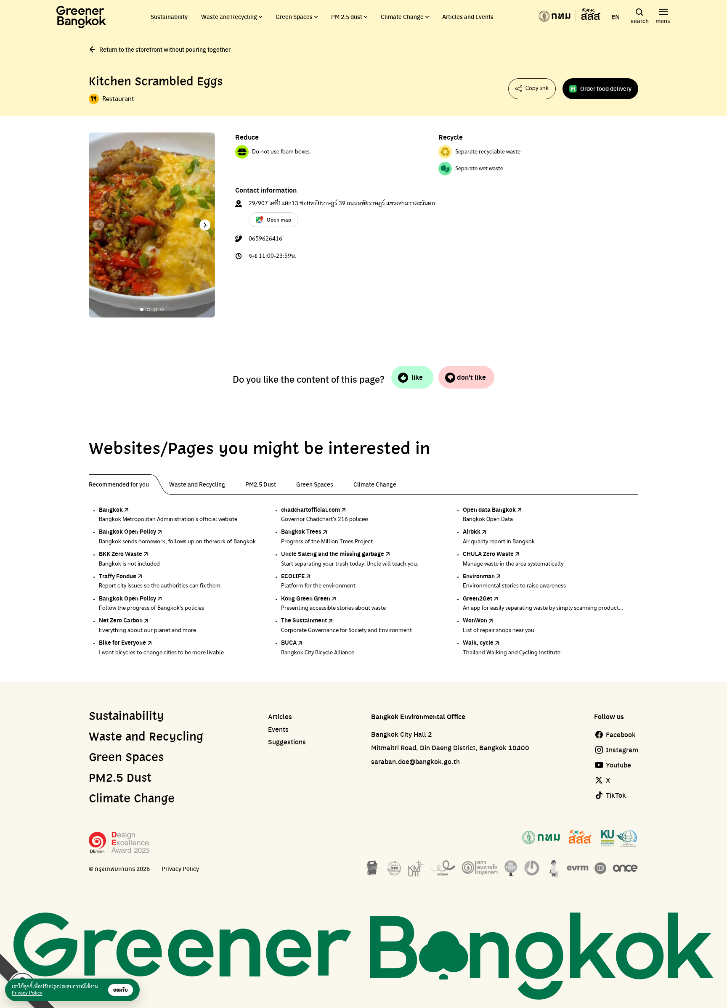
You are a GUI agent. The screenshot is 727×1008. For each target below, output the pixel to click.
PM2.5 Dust (120, 778)
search (640, 20)
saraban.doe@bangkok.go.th (415, 761)
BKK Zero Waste (120, 553)
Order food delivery (605, 88)
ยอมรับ (120, 989)
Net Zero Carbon (121, 620)
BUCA (289, 642)
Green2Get (477, 598)
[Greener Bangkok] (81, 17)
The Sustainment (304, 620)
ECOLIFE (293, 575)
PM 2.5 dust (346, 16)
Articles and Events (468, 16)
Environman (479, 575)
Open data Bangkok (489, 509)
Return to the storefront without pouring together (165, 49)
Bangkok (111, 509)
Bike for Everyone (122, 642)
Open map (279, 219)
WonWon (475, 620)
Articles (280, 716)
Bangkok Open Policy (127, 531)
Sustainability (169, 16)
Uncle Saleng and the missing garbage (332, 553)
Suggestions (287, 741)
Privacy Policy (180, 869)
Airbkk (471, 531)
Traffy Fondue (117, 575)
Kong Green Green (305, 598)
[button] (205, 225)
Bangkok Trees (301, 531)
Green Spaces (294, 16)
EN (615, 16)
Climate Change (402, 16)
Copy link (537, 88)
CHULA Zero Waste (488, 553)
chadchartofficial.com (310, 509)
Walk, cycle (478, 642)
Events (278, 729)
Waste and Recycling (229, 16)
